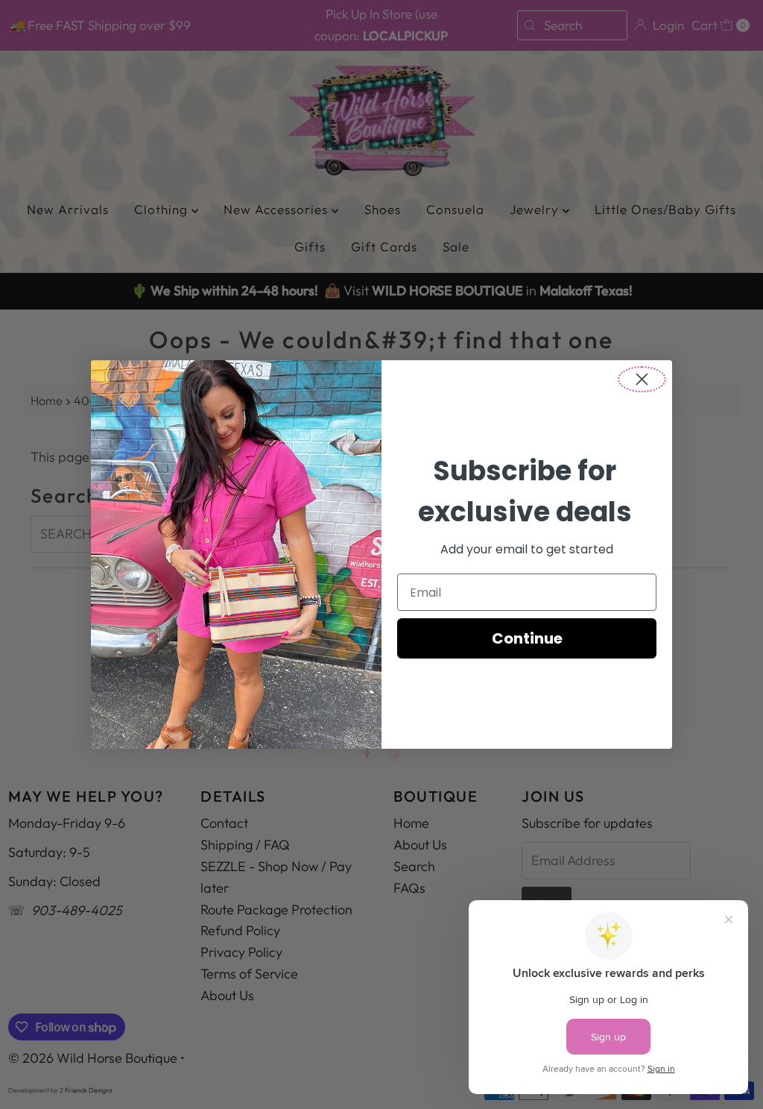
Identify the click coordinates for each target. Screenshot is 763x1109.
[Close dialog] (642, 379)
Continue (527, 638)
